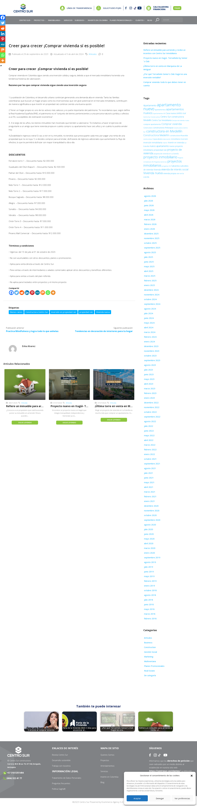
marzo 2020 (149, 548)
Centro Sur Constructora (151, 117)
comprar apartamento (152, 124)
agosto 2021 (150, 468)
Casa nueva (171, 113)
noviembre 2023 (151, 351)
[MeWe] (37, 292)
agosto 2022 (150, 421)
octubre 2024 (150, 299)
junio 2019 (149, 571)
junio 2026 (149, 205)
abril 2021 (148, 487)
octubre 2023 (150, 355)
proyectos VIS (166, 166)
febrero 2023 (150, 393)
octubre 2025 (150, 243)
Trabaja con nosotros (61, 766)
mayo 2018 (149, 609)
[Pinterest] (32, 292)
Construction (150, 647)
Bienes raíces (16, 312)
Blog (102, 782)
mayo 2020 (149, 538)
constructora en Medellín (164, 131)
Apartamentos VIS (159, 113)
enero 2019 (149, 585)
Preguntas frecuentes (61, 783)
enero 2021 (149, 501)
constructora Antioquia (163, 127)
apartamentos (160, 110)
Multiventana (150, 661)
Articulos (93, 54)
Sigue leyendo (25, 422)
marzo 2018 (149, 613)
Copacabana (158, 139)
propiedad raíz (86, 312)
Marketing (148, 656)
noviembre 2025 (151, 238)
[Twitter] (16, 292)
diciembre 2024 (151, 290)
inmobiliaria (175, 139)
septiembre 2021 (152, 463)
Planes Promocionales (154, 666)
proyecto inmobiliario (160, 157)
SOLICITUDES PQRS (112, 8)
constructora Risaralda (179, 135)
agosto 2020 (150, 524)
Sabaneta (175, 166)
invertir (165, 143)
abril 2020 (148, 543)
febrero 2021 (150, 496)
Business (148, 642)
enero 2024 (149, 341)
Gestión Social (150, 652)
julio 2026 (148, 200)
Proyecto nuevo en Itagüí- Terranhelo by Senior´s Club (85, 406)
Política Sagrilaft (59, 789)
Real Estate (149, 670)
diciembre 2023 (151, 346)
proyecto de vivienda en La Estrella (166, 154)
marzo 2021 (149, 491)
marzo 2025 (149, 275)
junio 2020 (149, 534)
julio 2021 (148, 473)
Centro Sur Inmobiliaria (161, 120)
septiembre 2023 (152, 360)
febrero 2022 (150, 449)
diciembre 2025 (151, 233)
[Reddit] (21, 292)
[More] (53, 292)
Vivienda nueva (103, 312)
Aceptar (137, 798)
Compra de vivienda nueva (180, 120)
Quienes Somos (107, 755)
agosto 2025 (150, 252)
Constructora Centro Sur (37, 312)
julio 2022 (148, 426)
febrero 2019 (150, 581)
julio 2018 (148, 599)
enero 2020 (149, 552)
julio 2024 (148, 313)
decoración (166, 139)
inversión (184, 139)
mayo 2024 (149, 322)
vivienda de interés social (174, 169)
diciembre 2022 (151, 402)
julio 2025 (148, 257)
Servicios (104, 771)
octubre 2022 (150, 412)
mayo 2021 (149, 482)
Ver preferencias (182, 798)
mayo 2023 (149, 379)
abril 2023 (148, 383)
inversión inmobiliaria (152, 142)
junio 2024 (149, 318)
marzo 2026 (149, 219)
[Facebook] (11, 292)
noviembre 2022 (151, 407)
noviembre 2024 (151, 294)
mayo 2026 (149, 210)
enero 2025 (149, 285)
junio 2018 (149, 604)
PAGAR (177, 8)
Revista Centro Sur (60, 755)
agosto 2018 (150, 595)
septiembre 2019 (152, 557)
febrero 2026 (150, 224)
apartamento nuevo (162, 106)
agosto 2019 (150, 562)
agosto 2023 (150, 365)
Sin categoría (150, 675)
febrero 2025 (150, 280)
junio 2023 (149, 374)
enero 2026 (149, 228)
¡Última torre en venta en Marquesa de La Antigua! (128, 406)
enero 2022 (149, 454)
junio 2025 (149, 261)
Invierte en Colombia (109, 777)
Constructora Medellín (156, 135)
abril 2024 (148, 327)
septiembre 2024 (152, 304)
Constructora (148, 128)
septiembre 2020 (152, 520)
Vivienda (157, 169)
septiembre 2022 (152, 416)
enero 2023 (149, 397)
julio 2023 (148, 369)
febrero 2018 (150, 618)
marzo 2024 (149, 332)
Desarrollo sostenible (61, 760)
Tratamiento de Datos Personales (66, 778)
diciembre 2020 (151, 505)
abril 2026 (148, 214)
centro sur (181, 113)
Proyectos (105, 760)
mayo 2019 (149, 576)
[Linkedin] (27, 292)
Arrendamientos (107, 766)
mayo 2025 (149, 266)
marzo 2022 (149, 444)
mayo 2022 (149, 435)
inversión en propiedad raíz (63, 312)
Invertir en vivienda (176, 142)
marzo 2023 (149, 388)
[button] (191, 775)
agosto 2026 (150, 196)
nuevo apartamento (159, 146)
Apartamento (149, 105)
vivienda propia (169, 173)
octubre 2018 (150, 590)
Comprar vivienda (171, 124)
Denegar (160, 798)
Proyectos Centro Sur (160, 162)
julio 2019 (148, 567)
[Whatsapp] (48, 292)
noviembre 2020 (151, 510)
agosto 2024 (150, 308)
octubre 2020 (150, 515)
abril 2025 (148, 271)
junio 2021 (149, 477)
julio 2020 (148, 529)
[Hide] (1, 66)
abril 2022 (148, 440)
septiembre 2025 (152, 247)
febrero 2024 (150, 336)
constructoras (147, 139)
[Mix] (42, 292)
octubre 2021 (150, 459)
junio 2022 (149, 430)
